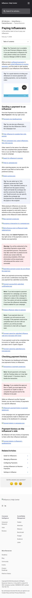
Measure (19, 529)
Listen (19, 542)
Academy (4, 554)
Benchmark (20, 532)
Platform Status (6, 573)
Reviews (4, 531)
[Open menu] (28, 3)
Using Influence (16, 21)
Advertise (20, 525)
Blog (3, 558)
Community (5, 561)
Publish (19, 522)
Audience (20, 539)
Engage (19, 535)
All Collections (6, 21)
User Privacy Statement (18, 593)
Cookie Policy (5, 593)
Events (4, 565)
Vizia (3, 527)
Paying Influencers (7, 23)
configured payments (17, 62)
